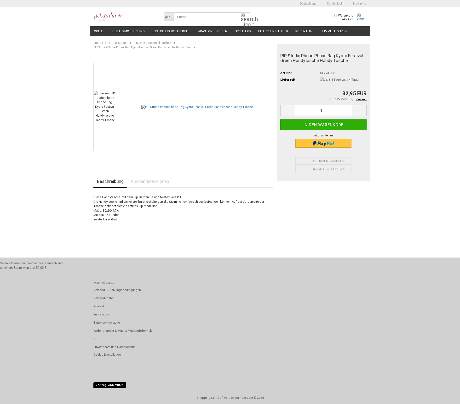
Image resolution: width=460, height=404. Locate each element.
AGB (96, 339)
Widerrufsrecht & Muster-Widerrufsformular (123, 330)
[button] (306, 3)
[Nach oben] (447, 397)
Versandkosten (104, 298)
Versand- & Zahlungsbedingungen (117, 290)
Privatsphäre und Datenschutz (114, 347)
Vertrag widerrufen (110, 385)
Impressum (101, 314)
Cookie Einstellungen (107, 354)
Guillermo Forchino (128, 31)
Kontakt (98, 306)
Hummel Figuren (334, 31)
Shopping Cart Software (213, 397)
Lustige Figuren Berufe (171, 31)
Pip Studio (243, 31)
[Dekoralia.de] (124, 16)
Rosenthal (304, 31)
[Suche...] (245, 17)
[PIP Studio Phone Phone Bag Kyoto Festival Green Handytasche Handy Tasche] (197, 107)
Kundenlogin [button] (335, 3)
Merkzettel (359, 3)
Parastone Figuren (212, 31)
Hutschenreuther (273, 31)
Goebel (99, 31)
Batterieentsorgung (106, 322)
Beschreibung (110, 181)
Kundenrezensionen (150, 181)
